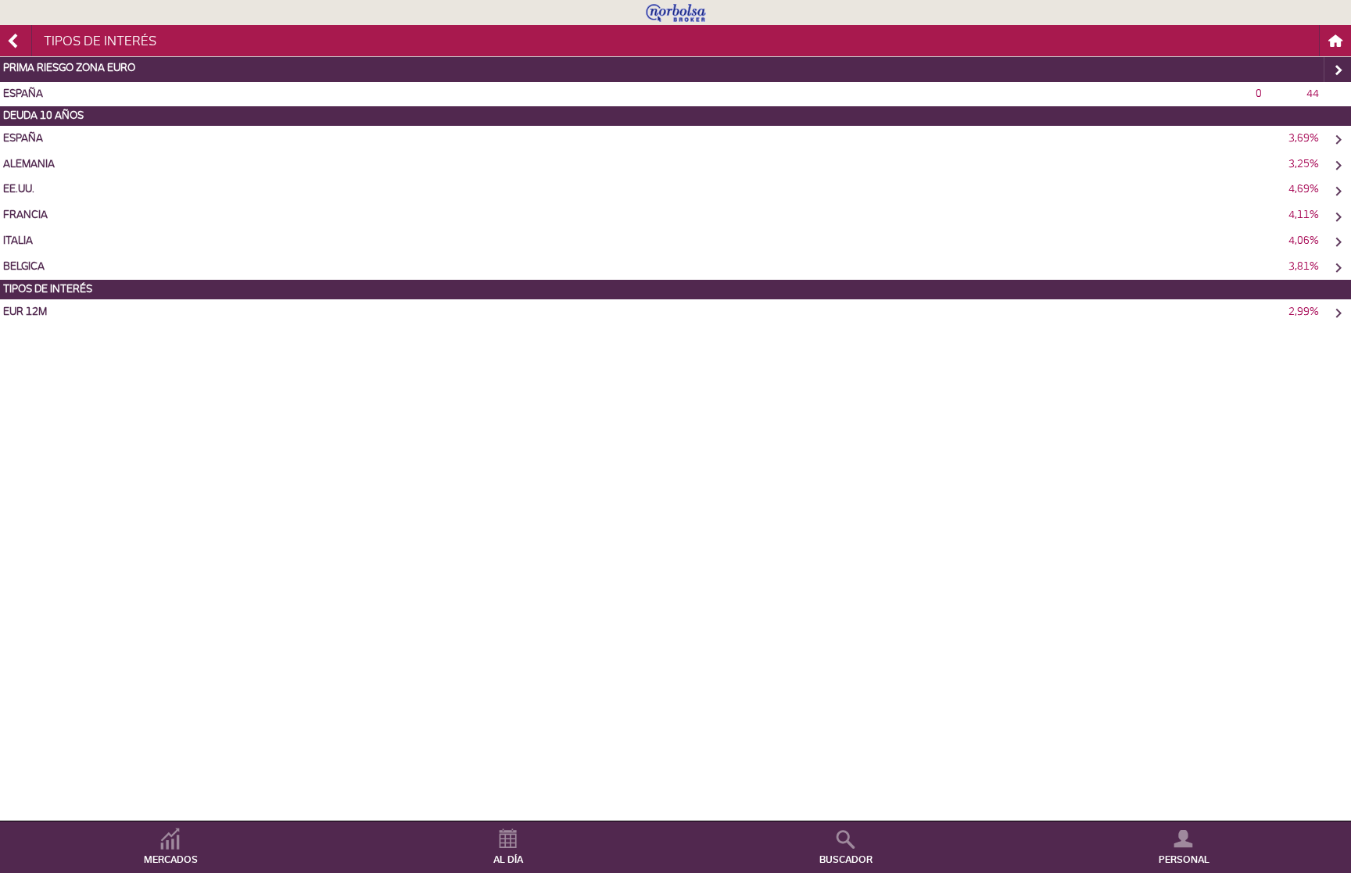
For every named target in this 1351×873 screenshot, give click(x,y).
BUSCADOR (846, 859)
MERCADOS (171, 859)
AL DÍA (508, 859)
